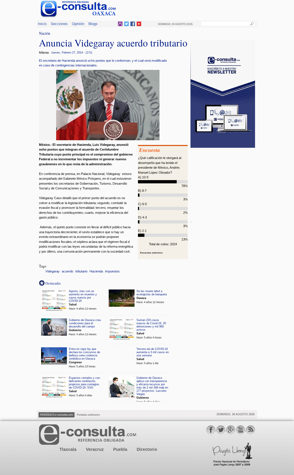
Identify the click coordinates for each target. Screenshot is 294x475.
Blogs (92, 24)
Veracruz (95, 449)
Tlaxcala (67, 449)
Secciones (59, 24)
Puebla (120, 449)
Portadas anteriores (88, 414)
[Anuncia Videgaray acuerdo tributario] (107, 139)
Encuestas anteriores (151, 253)
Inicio (42, 24)
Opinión (78, 24)
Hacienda (96, 271)
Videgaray (52, 271)
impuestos (112, 271)
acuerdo (67, 271)
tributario (81, 271)
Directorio (147, 449)
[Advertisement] (222, 181)
